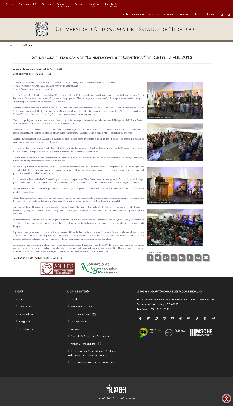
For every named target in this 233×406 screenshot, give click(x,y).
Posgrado (24, 321)
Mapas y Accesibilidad (83, 343)
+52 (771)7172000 (158, 309)
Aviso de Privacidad (82, 306)
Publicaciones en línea (133, 14)
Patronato (79, 4)
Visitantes (211, 14)
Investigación (26, 328)
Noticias (19, 45)
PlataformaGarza (94, 5)
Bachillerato (25, 306)
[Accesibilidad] (226, 398)
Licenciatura (26, 313)
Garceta (75, 328)
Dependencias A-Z (27, 4)
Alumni (197, 14)
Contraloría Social (81, 313)
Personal (184, 14)
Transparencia (79, 321)
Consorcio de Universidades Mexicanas (93, 362)
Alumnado (154, 14)
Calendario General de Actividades (90, 336)
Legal (74, 298)
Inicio (11, 45)
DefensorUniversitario (63, 5)
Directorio (46, 4)
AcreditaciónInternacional (111, 5)
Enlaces (9, 4)
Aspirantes (169, 14)
